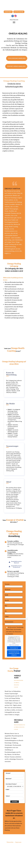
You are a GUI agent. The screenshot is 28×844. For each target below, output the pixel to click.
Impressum (18, 842)
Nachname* (8, 778)
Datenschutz (10, 842)
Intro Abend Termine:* (11, 784)
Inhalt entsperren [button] (14, 648)
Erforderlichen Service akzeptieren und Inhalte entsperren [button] (14, 653)
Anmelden (14, 801)
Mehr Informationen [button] (14, 645)
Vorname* (8, 773)
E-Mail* (7, 789)
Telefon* (8, 796)
